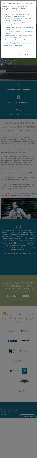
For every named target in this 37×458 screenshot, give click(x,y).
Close (27, 54)
